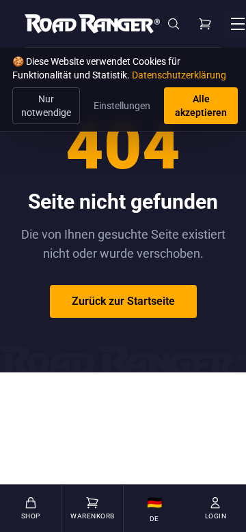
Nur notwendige (46, 105)
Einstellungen (122, 105)
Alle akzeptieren (201, 105)
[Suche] (173, 24)
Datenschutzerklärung (179, 75)
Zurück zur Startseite (123, 301)
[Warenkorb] (205, 24)
